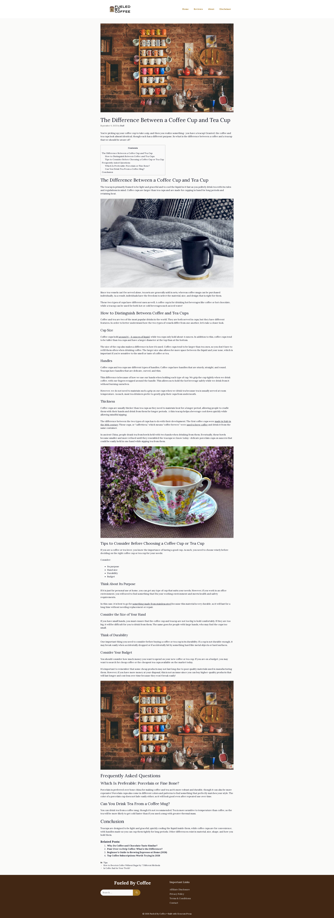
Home (185, 9)
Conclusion (107, 172)
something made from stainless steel (151, 603)
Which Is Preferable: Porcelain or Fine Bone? (127, 166)
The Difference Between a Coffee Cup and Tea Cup (127, 153)
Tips (105, 862)
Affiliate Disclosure (180, 889)
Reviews (198, 9)
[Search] (136, 893)
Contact (174, 902)
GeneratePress (184, 914)
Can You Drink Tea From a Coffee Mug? (125, 169)
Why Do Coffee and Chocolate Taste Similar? (132, 845)
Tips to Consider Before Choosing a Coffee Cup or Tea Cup (134, 159)
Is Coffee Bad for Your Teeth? (116, 868)
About (211, 9)
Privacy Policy (177, 894)
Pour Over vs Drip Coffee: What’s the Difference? (135, 848)
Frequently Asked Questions (116, 162)
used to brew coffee (197, 424)
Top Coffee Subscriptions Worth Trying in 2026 (133, 855)
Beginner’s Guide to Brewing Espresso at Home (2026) (137, 852)
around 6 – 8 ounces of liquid (134, 336)
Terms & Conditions (180, 898)
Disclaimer (225, 9)
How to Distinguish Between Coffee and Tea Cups (130, 156)
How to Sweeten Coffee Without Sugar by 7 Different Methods (131, 865)
